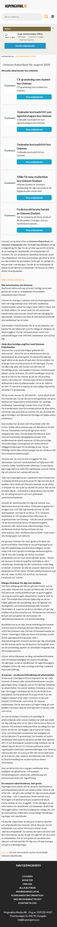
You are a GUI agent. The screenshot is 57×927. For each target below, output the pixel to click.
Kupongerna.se (7, 56)
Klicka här (5, 852)
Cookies (27, 876)
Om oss (27, 883)
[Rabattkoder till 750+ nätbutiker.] (16, 9)
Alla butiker (27, 887)
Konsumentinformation (27, 895)
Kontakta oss (27, 903)
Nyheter (27, 880)
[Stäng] (53, 28)
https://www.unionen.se (12, 279)
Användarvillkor (27, 891)
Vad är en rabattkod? (27, 899)
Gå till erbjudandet (25, 46)
